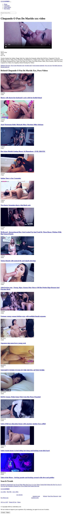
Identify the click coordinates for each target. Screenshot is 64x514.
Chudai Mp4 (43, 484)
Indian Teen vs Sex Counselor (11, 178)
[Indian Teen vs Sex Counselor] (17, 172)
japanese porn (36, 496)
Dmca (18, 502)
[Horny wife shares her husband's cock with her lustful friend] (17, 91)
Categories (7, 5)
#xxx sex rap (48, 65)
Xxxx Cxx (31, 484)
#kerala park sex (5, 67)
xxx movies (19, 494)
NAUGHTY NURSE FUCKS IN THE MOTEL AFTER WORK (22, 370)
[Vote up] (1, 51)
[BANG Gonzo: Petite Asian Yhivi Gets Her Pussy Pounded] (17, 390)
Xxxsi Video (19, 484)
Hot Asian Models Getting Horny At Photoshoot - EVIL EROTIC (23, 151)
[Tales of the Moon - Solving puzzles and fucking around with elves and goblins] (17, 471)
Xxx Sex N (58, 484)
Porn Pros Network (53, 496)
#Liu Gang (13, 65)
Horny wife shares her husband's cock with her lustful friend (21, 98)
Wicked (45, 496)
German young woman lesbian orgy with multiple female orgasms (23, 316)
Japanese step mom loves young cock (13, 343)
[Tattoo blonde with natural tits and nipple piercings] (17, 254)
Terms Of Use (12, 502)
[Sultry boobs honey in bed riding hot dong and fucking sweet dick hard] (17, 444)
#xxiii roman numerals (38, 65)
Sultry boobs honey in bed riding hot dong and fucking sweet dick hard (25, 450)
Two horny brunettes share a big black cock (16, 205)
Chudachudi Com (11, 484)
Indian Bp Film (51, 484)
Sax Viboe (37, 484)
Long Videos (7, 7)
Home (5, 4)
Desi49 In (3, 484)
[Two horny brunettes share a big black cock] (17, 199)
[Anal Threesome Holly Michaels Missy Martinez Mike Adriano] (17, 118)
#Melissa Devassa (5, 65)
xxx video (3, 491)
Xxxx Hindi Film (25, 486)
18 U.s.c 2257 (4, 502)
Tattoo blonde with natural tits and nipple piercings (18, 261)
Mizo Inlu (25, 484)
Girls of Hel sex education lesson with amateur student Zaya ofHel (23, 424)
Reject (8, 512)
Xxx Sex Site (4, 486)
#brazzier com (20, 65)
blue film (9, 491)
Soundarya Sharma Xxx (14, 486)
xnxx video (15, 491)
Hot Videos (7, 8)
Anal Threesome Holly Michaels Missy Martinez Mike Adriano (22, 124)
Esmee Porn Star (34, 486)
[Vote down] (3, 51)
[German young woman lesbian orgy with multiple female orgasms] (17, 310)
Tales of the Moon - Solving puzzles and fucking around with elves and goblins (27, 477)
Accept (3, 512)
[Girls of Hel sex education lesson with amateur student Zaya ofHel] (17, 417)
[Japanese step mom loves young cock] (17, 337)
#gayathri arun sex (57, 65)
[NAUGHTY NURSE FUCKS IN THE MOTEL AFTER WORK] (17, 364)
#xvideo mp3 (28, 65)
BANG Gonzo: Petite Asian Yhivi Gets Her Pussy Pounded (21, 397)
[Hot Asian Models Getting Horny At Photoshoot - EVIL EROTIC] (17, 145)
